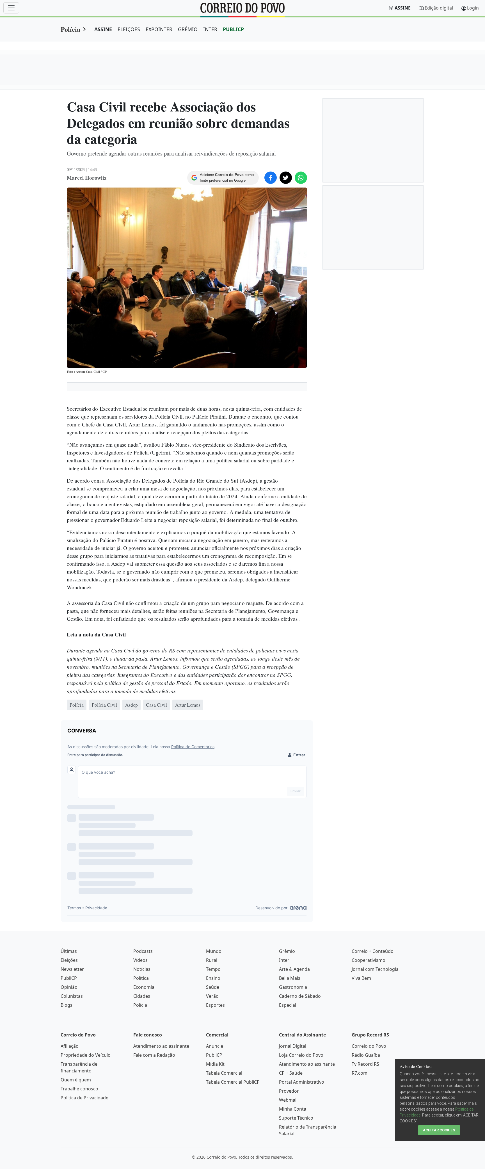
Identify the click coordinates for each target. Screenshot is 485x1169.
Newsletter (72, 969)
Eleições (69, 960)
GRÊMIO (188, 29)
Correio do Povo (369, 1046)
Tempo (213, 969)
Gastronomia (293, 987)
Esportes (215, 1005)
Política (141, 978)
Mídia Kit (215, 1064)
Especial (287, 1005)
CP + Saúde (291, 1073)
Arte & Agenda (294, 969)
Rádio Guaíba (366, 1055)
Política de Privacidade (84, 1098)
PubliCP (69, 978)
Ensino (213, 978)
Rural (211, 960)
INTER (210, 29)
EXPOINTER (159, 29)
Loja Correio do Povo (301, 1055)
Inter (284, 960)
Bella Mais (289, 978)
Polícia (70, 29)
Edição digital (439, 8)
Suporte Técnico (296, 1118)
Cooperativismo (368, 960)
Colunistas (72, 996)
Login (473, 8)
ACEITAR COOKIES (439, 1130)
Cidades (141, 996)
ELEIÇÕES (129, 29)
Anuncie (214, 1046)
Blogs (66, 1005)
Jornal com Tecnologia (375, 969)
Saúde (212, 987)
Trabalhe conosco (79, 1089)
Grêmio (287, 951)
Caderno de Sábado (300, 996)
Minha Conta (292, 1109)
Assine (403, 8)
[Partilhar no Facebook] (270, 178)
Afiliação (70, 1046)
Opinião (69, 987)
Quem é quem (76, 1080)
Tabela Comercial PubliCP (233, 1082)
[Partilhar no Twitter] (286, 178)
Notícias (141, 969)
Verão (212, 996)
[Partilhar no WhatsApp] (301, 178)
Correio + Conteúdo (373, 951)
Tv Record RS (365, 1064)
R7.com (359, 1073)
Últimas (69, 951)
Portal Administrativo (301, 1082)
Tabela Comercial (224, 1073)
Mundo (213, 951)
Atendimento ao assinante (161, 1046)
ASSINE (103, 29)
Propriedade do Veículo (86, 1055)
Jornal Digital (292, 1046)
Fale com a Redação (154, 1055)
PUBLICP (233, 29)
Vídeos (140, 960)
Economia (143, 987)
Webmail (288, 1100)
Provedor (289, 1091)
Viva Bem (361, 978)
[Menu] (11, 7)
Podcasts (143, 951)
